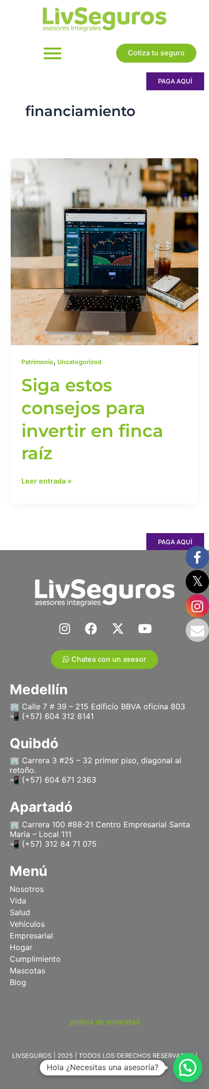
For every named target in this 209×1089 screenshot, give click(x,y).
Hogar (21, 947)
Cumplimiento (35, 959)
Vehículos (27, 924)
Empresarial (31, 935)
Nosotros (27, 889)
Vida (18, 900)
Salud (20, 912)
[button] (187, 1067)
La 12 (127, 1067)
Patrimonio (37, 362)
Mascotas (27, 970)
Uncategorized (79, 362)
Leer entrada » (46, 480)
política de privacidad (104, 1022)
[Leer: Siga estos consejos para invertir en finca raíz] (104, 251)
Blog (18, 982)
